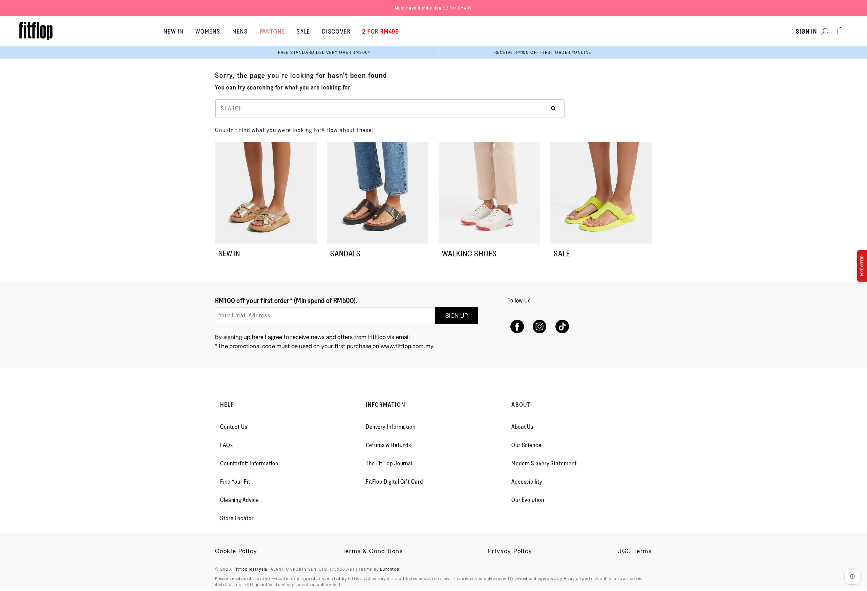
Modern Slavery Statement (544, 463)
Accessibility (526, 481)
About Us (522, 426)
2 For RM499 (459, 7)
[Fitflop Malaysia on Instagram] (539, 326)
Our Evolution (527, 500)
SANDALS (345, 253)
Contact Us (234, 426)
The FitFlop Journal (389, 463)
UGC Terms (634, 551)
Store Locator (237, 518)
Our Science (526, 445)
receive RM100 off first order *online (543, 52)
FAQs (226, 445)
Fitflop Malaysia (251, 569)
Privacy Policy (510, 551)
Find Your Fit (235, 481)
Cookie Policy (236, 551)
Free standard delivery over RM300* (324, 52)
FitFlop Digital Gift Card (394, 481)
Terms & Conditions (372, 551)
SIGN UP (456, 315)
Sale (303, 31)
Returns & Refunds (388, 445)
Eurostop (389, 569)
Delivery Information (391, 426)
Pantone (272, 31)
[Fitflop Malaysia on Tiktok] (562, 326)
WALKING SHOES (469, 253)
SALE (562, 253)
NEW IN (229, 253)
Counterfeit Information (249, 463)
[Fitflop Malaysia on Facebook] (517, 326)
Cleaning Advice (239, 500)
